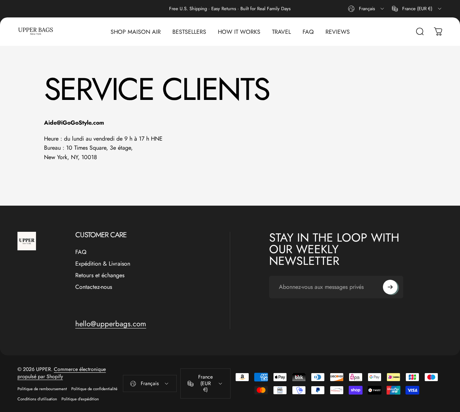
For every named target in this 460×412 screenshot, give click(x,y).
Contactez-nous (93, 287)
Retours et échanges (99, 275)
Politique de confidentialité (94, 389)
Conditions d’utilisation (37, 399)
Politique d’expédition (80, 399)
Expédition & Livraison (102, 263)
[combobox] (366, 8)
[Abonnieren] (390, 287)
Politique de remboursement (42, 389)
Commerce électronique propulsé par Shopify (61, 372)
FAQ (81, 252)
